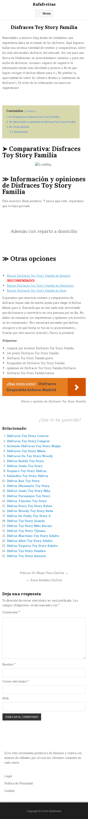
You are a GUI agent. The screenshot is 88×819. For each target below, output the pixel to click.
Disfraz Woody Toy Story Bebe (30, 511)
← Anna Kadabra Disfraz (44, 580)
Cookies (9, 790)
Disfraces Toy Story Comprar (28, 441)
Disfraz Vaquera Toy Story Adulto (32, 545)
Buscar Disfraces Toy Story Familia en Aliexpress (40, 285)
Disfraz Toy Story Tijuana (26, 531)
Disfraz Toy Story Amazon (26, 556)
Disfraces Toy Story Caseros (28, 436)
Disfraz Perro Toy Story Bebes (29, 506)
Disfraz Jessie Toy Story (24, 466)
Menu (47, 13)
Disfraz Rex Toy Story (23, 481)
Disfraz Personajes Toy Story (28, 496)
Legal (8, 776)
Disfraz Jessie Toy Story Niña (28, 491)
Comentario (11, 612)
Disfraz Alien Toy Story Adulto (30, 540)
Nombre (8, 664)
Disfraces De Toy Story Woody (30, 456)
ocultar (30, 111)
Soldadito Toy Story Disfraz (27, 476)
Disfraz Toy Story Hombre (26, 551)
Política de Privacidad (18, 783)
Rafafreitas (44, 4)
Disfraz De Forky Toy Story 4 (29, 516)
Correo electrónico (15, 681)
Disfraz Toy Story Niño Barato (29, 526)
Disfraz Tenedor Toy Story (27, 501)
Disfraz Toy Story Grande (26, 521)
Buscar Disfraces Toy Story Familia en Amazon (38, 275)
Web (5, 698)
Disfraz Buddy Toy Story (25, 461)
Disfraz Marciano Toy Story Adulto (33, 535)
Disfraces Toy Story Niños (26, 451)
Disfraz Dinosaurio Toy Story (28, 486)
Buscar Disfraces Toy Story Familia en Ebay (37, 290)
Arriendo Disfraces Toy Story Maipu (34, 446)
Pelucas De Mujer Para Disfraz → (44, 573)
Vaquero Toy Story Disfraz (26, 471)
